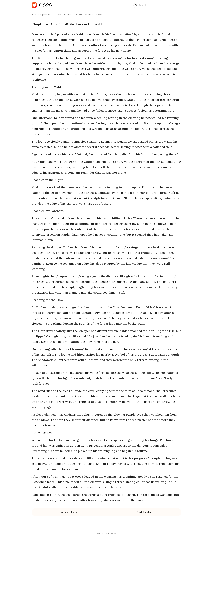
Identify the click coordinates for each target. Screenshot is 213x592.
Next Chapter (144, 512)
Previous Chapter (69, 512)
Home (34, 14)
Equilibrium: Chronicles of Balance (55, 14)
